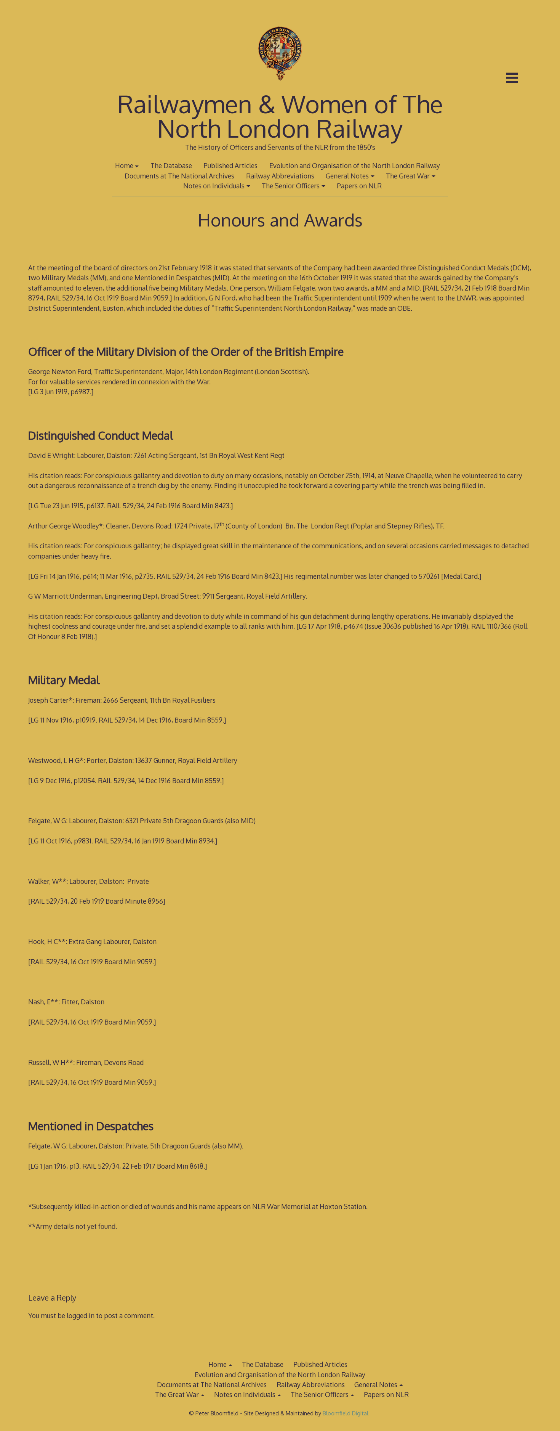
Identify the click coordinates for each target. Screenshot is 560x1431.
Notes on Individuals (214, 185)
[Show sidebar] (512, 78)
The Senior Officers (291, 185)
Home (124, 165)
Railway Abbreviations (280, 176)
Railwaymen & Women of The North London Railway (280, 115)
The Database (171, 165)
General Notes (347, 176)
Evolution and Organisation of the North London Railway (354, 165)
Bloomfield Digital (346, 1413)
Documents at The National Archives (179, 176)
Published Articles (230, 165)
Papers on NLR (359, 185)
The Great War (408, 176)
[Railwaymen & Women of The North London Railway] (280, 87)
